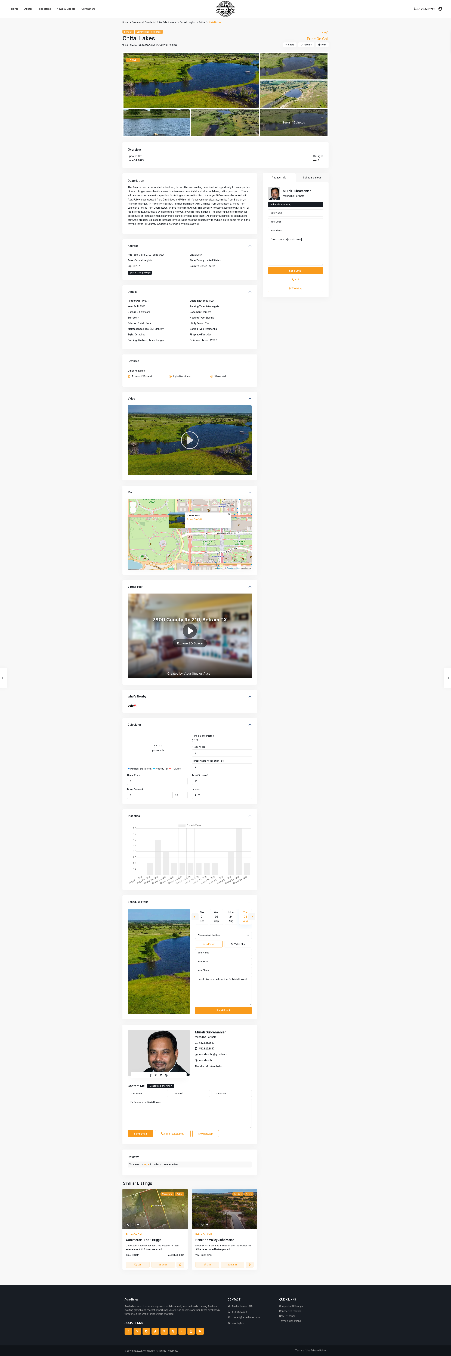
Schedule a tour (138, 902)
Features (133, 361)
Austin (173, 22)
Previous (195, 916)
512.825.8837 (206, 1042)
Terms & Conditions (290, 1321)
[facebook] (128, 1331)
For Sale (163, 22)
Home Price (133, 775)
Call (173, 1133)
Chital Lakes (193, 515)
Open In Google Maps (140, 272)
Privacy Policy (318, 1350)
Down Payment (135, 789)
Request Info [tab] (279, 177)
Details (132, 292)
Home (14, 8)
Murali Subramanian (211, 1032)
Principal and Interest (203, 735)
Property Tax (198, 747)
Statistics (134, 816)
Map (130, 492)
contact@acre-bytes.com (246, 1317)
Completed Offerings (291, 1306)
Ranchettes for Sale (290, 1311)
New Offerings (287, 1316)
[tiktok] (155, 1331)
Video (131, 398)
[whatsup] (137, 1331)
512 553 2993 (426, 9)
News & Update (66, 8)
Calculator (134, 724)
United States (213, 260)
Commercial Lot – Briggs (143, 1240)
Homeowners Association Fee (208, 760)
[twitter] (164, 1331)
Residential (150, 22)
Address (133, 246)
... (163, 1249)
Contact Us (88, 8)
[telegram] (146, 1331)
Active (202, 22)
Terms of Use (302, 1350)
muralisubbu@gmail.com (213, 1054)
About (28, 8)
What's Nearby (137, 696)
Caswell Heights (188, 22)
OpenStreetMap (233, 568)
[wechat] (200, 1331)
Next (251, 916)
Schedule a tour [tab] (312, 177)
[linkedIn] (182, 1331)
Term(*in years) (200, 775)
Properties (44, 8)
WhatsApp (207, 1133)
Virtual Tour (135, 586)
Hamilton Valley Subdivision (214, 1240)
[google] (173, 1331)
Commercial (138, 22)
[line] (191, 1331)
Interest (196, 789)
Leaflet (220, 568)
